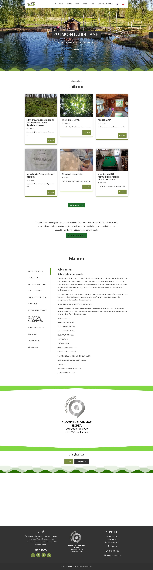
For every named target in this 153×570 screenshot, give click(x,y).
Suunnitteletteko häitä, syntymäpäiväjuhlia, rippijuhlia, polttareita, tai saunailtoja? (108, 177)
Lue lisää (76, 49)
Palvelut (85, 4)
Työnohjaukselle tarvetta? (71, 119)
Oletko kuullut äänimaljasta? (72, 174)
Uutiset (61, 4)
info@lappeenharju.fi (114, 555)
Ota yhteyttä (81, 461)
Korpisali (69, 4)
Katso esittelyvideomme (76, 235)
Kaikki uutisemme (76, 205)
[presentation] (2, 35)
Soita (69, 461)
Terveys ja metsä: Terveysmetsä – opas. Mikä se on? (41, 175)
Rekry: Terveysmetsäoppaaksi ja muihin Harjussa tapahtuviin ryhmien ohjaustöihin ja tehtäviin (40, 122)
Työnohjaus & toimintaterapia (105, 4)
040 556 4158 (114, 551)
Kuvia (93, 4)
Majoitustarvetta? (104, 119)
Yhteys (77, 4)
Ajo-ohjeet (114, 547)
